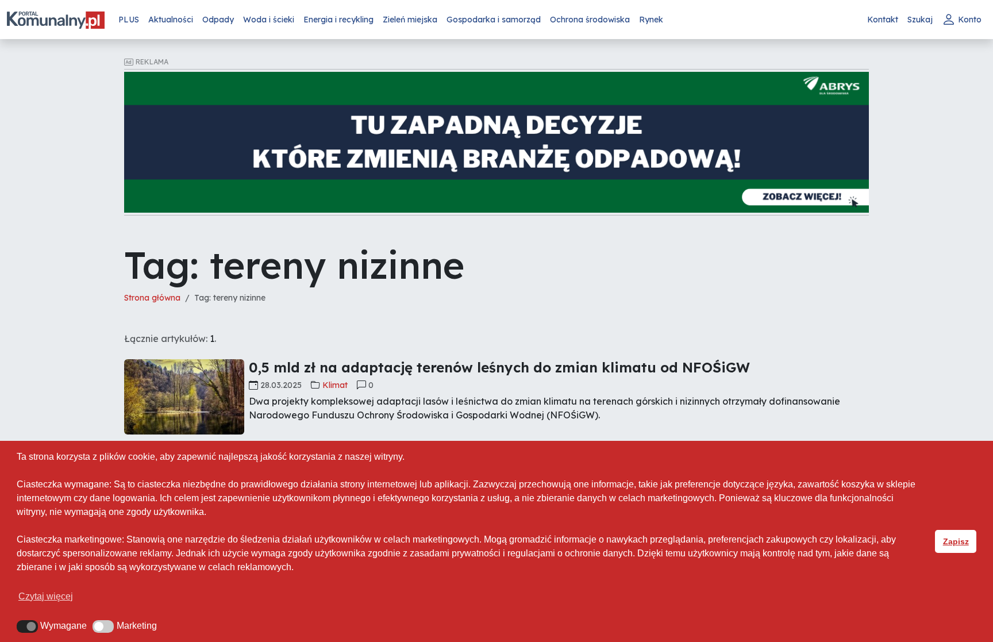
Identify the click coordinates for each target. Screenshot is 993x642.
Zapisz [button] (956, 541)
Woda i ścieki (268, 19)
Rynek (651, 19)
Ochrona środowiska (590, 19)
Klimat (335, 385)
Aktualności (170, 19)
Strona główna (152, 298)
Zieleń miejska (410, 19)
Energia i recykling (338, 19)
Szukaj (920, 19)
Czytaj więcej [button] (45, 596)
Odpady (218, 19)
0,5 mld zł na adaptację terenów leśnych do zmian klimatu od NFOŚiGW (499, 367)
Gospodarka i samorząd (494, 19)
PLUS (128, 19)
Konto (970, 19)
